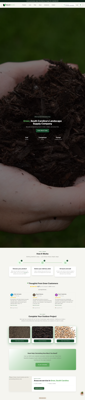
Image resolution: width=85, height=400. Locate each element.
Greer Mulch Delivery (19, 340)
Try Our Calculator (42, 364)
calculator (26, 272)
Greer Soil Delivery (42, 340)
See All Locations (39, 388)
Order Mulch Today (42, 130)
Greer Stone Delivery (65, 340)
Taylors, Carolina (52, 383)
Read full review (13, 305)
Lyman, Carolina (38, 383)
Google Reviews (43, 289)
